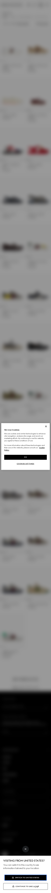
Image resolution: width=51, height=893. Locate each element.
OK (25, 457)
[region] (25, 446)
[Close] (25, 849)
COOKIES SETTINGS (25, 464)
